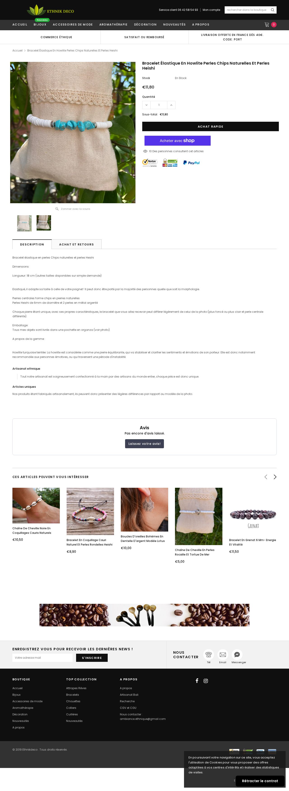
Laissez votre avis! (144, 443)
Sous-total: (150, 114)
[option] (56, 37)
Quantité (148, 97)
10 (150, 151)
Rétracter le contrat (260, 781)
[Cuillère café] (144, 615)
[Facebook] (197, 680)
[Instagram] (206, 680)
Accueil (17, 50)
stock (146, 78)
